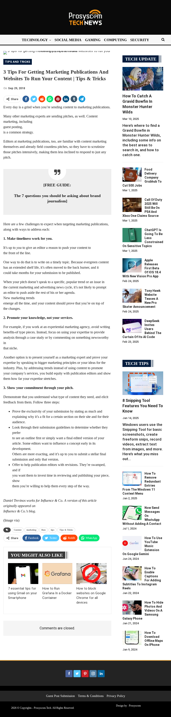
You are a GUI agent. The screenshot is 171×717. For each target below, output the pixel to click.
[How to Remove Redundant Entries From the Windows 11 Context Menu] (132, 478)
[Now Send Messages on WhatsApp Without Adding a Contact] (132, 513)
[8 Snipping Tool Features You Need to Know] (142, 383)
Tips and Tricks (17, 61)
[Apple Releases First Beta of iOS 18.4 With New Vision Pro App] (132, 265)
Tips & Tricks (66, 530)
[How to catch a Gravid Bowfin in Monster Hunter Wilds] (142, 79)
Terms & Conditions (91, 696)
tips (52, 530)
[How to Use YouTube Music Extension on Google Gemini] (132, 543)
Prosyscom (135, 705)
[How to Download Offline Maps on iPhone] (132, 638)
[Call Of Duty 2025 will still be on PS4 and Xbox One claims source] (132, 205)
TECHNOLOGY (35, 40)
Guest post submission (60, 696)
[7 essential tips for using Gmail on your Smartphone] (23, 573)
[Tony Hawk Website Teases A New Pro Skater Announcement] (132, 296)
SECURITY (139, 40)
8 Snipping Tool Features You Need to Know (142, 405)
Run (43, 530)
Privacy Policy (116, 696)
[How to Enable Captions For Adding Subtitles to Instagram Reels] (132, 573)
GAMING (92, 40)
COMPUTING (115, 40)
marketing (31, 530)
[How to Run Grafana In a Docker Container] (57, 573)
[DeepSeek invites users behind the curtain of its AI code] (132, 326)
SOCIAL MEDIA (68, 40)
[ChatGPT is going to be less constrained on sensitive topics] (132, 235)
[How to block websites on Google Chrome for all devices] (91, 573)
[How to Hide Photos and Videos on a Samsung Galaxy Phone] (132, 607)
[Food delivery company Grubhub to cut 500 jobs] (132, 174)
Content (17, 530)
